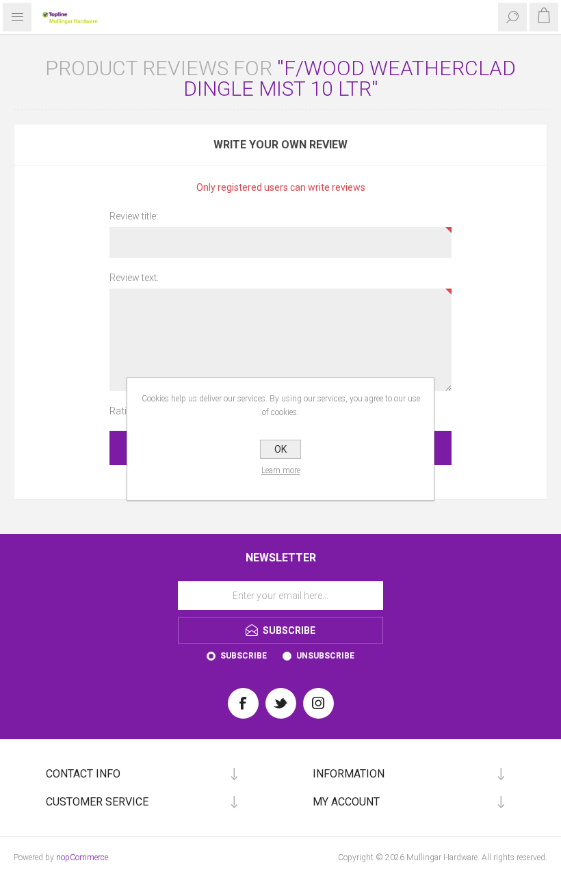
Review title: (133, 216)
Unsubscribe (325, 656)
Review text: (134, 277)
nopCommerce (82, 857)
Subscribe (243, 656)
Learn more (280, 470)
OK (280, 449)
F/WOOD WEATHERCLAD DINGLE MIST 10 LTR (350, 78)
